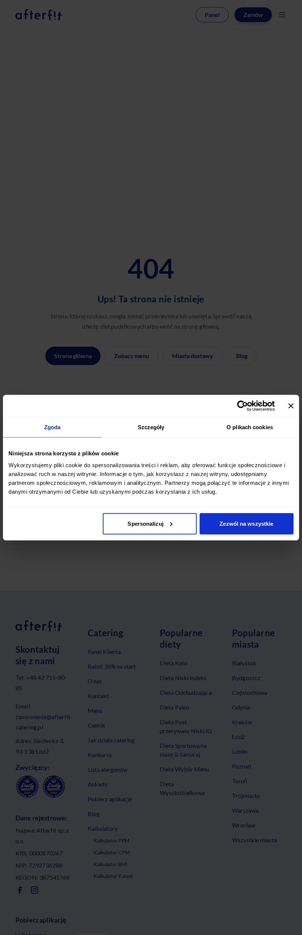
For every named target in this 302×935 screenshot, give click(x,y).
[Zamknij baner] (291, 406)
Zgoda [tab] (52, 427)
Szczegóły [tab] (151, 427)
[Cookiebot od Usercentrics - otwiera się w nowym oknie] (242, 406)
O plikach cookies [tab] (249, 427)
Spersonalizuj (145, 523)
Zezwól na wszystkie (246, 523)
